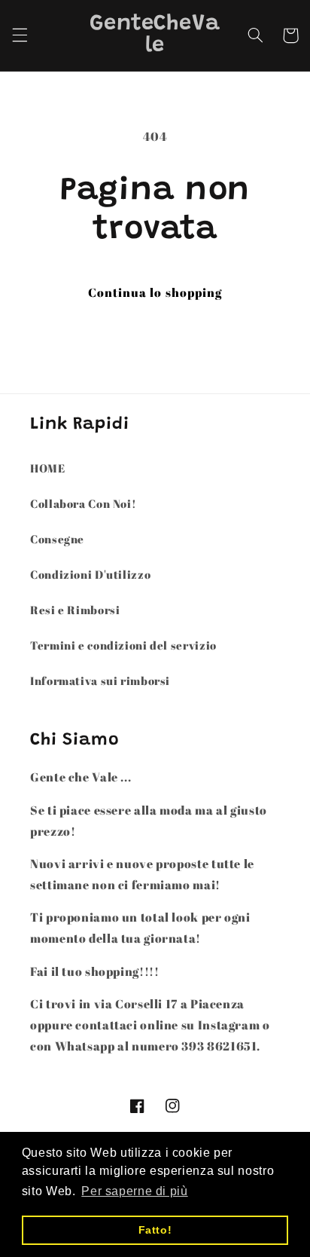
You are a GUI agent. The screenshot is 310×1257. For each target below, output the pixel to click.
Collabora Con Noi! (83, 503)
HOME (47, 468)
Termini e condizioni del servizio (123, 645)
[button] (19, 35)
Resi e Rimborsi (75, 609)
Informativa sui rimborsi (100, 680)
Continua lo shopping (155, 292)
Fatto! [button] (155, 1230)
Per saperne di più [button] (134, 1191)
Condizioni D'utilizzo (90, 574)
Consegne (57, 538)
